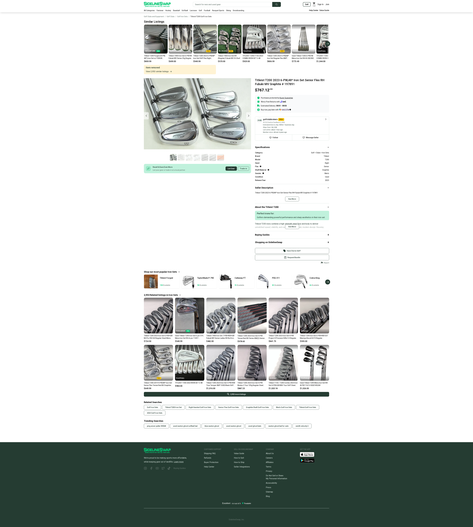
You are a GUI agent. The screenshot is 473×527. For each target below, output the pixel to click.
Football (207, 10)
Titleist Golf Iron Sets (307, 407)
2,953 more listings (238, 394)
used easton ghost (233, 426)
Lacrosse (193, 10)
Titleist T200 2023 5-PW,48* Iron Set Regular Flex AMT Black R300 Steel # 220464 (278, 57)
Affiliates (269, 462)
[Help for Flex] (260, 166)
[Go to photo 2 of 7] (181, 157)
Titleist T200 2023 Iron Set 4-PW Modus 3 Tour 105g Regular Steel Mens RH (250, 384)
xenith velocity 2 (302, 426)
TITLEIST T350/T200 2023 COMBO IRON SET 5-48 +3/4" (327, 57)
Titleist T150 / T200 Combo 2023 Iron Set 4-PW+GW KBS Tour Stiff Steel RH (283, 384)
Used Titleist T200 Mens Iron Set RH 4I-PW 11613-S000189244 (314, 384)
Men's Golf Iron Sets (284, 407)
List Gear (231, 169)
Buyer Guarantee (286, 98)
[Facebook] (151, 469)
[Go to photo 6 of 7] (212, 157)
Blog (268, 496)
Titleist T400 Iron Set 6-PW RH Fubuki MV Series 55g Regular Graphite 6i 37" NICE (180, 57)
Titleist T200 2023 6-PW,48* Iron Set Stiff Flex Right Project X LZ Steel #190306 (204, 57)
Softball (185, 10)
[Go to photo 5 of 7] (204, 157)
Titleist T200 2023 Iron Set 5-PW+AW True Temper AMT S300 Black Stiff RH (220, 384)
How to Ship (239, 462)
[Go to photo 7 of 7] (220, 157)
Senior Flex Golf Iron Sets (228, 407)
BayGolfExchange (176, 51)
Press (268, 487)
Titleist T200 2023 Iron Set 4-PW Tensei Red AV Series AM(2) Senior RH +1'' (251, 337)
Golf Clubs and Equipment (154, 16)
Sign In (320, 4)
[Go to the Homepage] (157, 4)
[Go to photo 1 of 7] (173, 157)
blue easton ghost (212, 426)
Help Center (313, 10)
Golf (200, 10)
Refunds (207, 458)
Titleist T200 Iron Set (173, 407)
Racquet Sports (218, 10)
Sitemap (269, 492)
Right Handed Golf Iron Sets (200, 407)
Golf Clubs (171, 16)
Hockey (168, 10)
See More (292, 199)
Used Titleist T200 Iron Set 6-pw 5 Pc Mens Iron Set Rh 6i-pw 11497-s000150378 (189, 337)
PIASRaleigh (305, 378)
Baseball (176, 10)
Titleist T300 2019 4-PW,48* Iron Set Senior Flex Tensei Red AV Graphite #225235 (158, 384)
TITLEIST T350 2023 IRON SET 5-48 (189, 383)
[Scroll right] (327, 43)
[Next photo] (248, 115)
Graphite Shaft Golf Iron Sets (257, 407)
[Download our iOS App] (309, 454)
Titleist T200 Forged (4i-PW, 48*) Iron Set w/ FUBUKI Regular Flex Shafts (154, 57)
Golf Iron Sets (182, 16)
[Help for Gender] (263, 173)
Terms (268, 467)
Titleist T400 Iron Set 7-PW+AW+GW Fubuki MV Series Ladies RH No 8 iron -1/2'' (220, 337)
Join (327, 4)
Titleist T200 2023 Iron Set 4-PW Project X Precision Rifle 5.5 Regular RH (282, 337)
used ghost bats (254, 426)
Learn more (179, 462)
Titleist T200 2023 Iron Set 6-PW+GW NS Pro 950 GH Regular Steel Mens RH (158, 337)
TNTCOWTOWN (150, 51)
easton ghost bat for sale (278, 426)
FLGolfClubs (248, 51)
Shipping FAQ (210, 453)
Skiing (228, 10)
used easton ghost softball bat (185, 426)
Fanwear (160, 10)
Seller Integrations (242, 467)
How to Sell (239, 458)
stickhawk (148, 331)
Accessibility (271, 483)
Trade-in (243, 169)
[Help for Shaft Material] (268, 170)
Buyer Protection (211, 462)
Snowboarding (238, 10)
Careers (269, 458)
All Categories (149, 10)
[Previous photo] (146, 115)
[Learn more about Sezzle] (285, 109)
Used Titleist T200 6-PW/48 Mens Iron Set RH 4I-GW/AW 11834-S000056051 (302, 57)
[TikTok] (169, 469)
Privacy (269, 471)
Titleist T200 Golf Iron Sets (201, 16)
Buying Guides (179, 468)
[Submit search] (276, 4)
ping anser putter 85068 (156, 426)
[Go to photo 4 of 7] (197, 157)
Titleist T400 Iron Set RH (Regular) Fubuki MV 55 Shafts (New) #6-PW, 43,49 (230, 57)
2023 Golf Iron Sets (154, 413)
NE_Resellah (223, 51)
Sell (306, 4)
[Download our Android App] (314, 460)
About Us (270, 453)
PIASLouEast (180, 331)
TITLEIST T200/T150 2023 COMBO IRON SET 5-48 (253, 57)
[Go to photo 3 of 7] (189, 157)
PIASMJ (295, 51)
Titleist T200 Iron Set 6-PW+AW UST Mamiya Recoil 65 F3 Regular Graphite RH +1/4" (314, 337)
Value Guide (324, 10)
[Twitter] (163, 469)
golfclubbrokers (199, 51)
